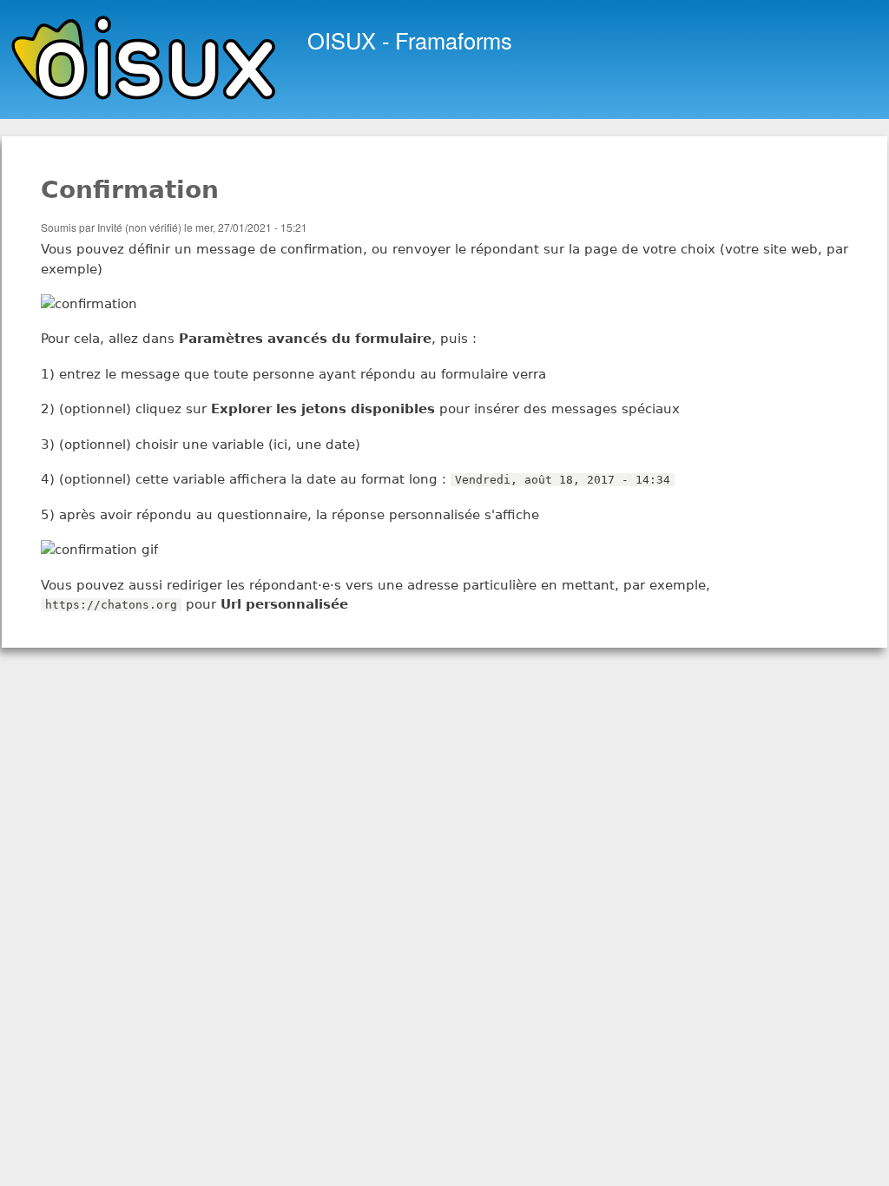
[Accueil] (147, 59)
